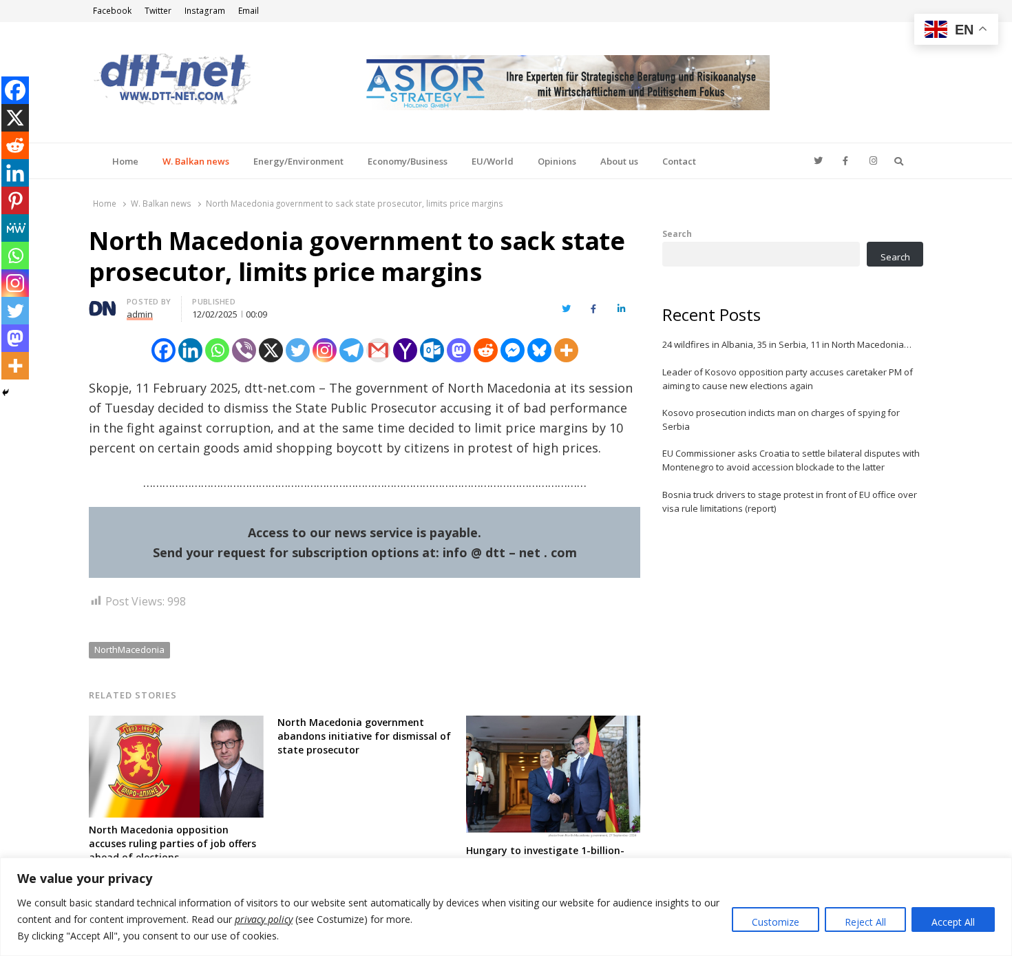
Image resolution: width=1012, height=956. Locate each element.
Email (248, 11)
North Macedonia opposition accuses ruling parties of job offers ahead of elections (172, 843)
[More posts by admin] (102, 304)
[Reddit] (486, 350)
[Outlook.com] (432, 350)
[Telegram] (351, 350)
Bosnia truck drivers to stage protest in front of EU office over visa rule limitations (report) (789, 501)
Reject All (865, 921)
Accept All (953, 921)
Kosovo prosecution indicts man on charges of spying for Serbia (781, 419)
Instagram (205, 11)
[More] (566, 350)
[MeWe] (15, 228)
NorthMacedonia (129, 649)
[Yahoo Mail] (405, 350)
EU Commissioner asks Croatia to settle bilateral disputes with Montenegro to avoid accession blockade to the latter (791, 460)
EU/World (493, 161)
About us (619, 161)
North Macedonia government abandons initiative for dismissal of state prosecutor (364, 736)
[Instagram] (325, 350)
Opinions (557, 161)
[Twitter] (298, 350)
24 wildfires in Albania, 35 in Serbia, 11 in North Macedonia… (786, 344)
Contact (679, 161)
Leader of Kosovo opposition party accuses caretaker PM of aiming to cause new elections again (787, 379)
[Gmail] (378, 350)
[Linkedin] (190, 350)
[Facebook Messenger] (512, 350)
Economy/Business (407, 161)
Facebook (112, 11)
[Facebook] (163, 350)
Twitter (158, 11)
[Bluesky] (539, 350)
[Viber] (244, 350)
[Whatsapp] (217, 350)
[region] (506, 907)
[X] (271, 350)
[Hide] (5, 392)
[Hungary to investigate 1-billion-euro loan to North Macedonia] (553, 724)
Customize (775, 921)
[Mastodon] (459, 350)
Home (125, 161)
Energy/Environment (298, 161)
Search (677, 233)
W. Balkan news (195, 161)
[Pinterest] (15, 200)
